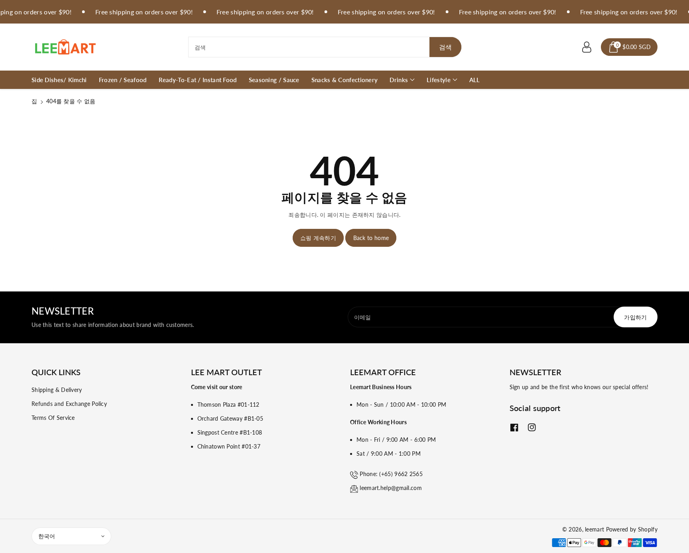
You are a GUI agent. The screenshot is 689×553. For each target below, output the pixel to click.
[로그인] (586, 47)
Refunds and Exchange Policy (69, 403)
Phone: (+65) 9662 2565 (391, 473)
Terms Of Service (53, 417)
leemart (594, 529)
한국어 (46, 536)
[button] (629, 47)
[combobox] (325, 47)
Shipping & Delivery (56, 389)
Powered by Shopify (632, 529)
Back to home (371, 237)
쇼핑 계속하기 (318, 237)
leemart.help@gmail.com (391, 487)
